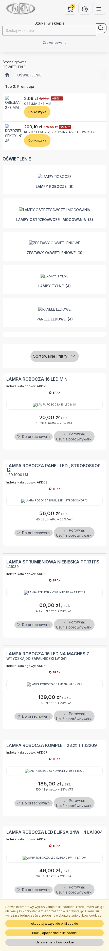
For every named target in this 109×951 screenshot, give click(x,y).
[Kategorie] (99, 9)
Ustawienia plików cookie (54, 942)
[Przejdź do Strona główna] (7, 75)
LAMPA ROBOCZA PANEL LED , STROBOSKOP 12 (53, 468)
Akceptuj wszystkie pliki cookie (54, 923)
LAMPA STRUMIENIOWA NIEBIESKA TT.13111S (52, 561)
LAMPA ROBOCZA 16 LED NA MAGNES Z (47, 653)
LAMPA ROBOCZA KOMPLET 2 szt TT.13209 (51, 745)
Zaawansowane (54, 43)
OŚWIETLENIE (29, 75)
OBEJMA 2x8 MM (37, 104)
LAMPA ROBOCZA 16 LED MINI (37, 379)
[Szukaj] (101, 28)
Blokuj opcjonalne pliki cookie (54, 933)
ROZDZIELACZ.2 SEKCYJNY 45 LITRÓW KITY (59, 132)
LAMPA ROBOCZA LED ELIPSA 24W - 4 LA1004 (54, 832)
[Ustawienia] (84, 9)
